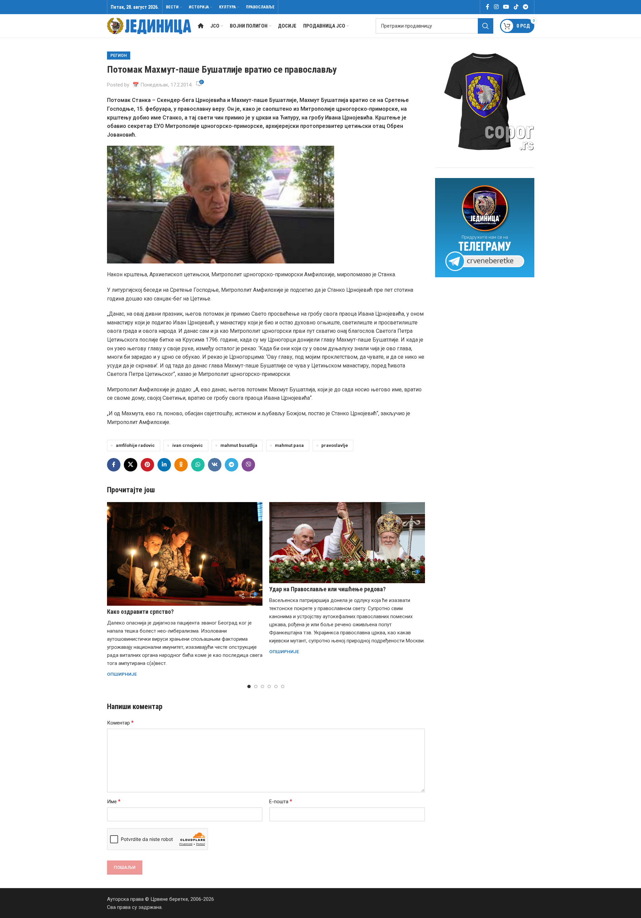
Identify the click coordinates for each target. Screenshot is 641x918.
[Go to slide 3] (262, 686)
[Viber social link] (248, 464)
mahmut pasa (289, 445)
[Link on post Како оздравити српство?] (185, 554)
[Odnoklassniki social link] (181, 464)
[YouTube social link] (506, 7)
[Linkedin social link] (164, 464)
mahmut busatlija (238, 445)
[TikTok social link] (516, 7)
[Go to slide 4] (269, 686)
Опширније (122, 674)
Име (113, 801)
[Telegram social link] (525, 7)
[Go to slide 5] (276, 686)
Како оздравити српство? (140, 611)
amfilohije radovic (135, 445)
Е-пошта (280, 801)
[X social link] (130, 464)
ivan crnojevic (187, 445)
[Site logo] (149, 26)
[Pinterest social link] (147, 464)
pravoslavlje (334, 445)
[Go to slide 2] (255, 686)
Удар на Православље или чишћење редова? (327, 589)
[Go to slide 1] (249, 686)
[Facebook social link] (488, 7)
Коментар (120, 722)
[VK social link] (214, 464)
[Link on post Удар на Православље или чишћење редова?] (347, 543)
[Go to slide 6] (282, 686)
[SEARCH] (485, 26)
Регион (118, 55)
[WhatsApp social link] (198, 464)
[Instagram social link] (496, 7)
